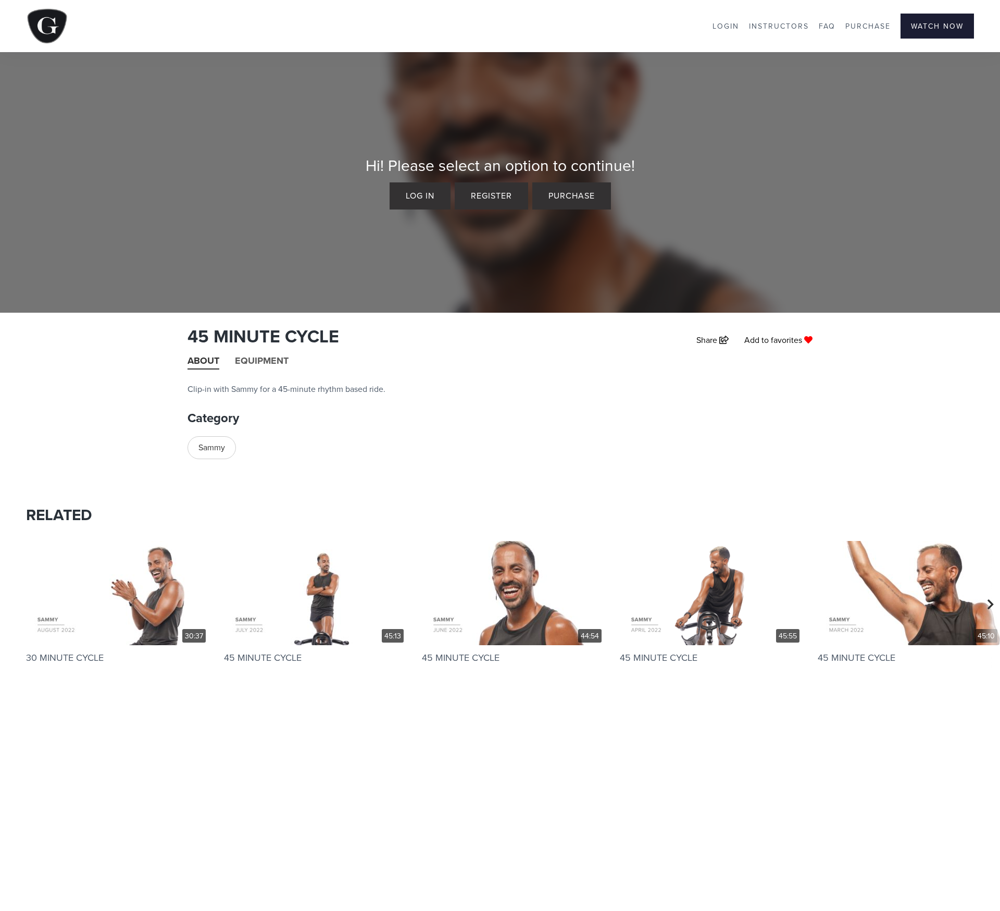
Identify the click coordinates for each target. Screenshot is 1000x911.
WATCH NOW (937, 26)
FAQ (827, 26)
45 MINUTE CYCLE (263, 657)
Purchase (868, 26)
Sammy (211, 447)
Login (725, 26)
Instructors (779, 26)
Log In (420, 195)
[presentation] (991, 604)
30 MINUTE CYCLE (65, 657)
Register (491, 195)
